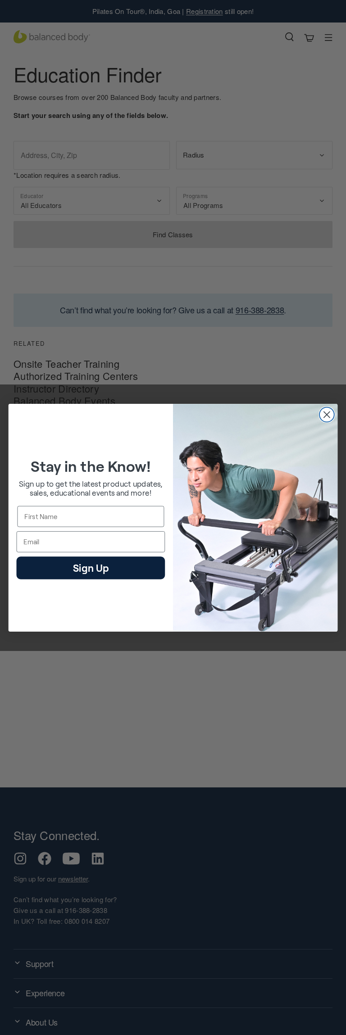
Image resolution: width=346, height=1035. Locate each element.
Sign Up (91, 567)
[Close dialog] (326, 414)
